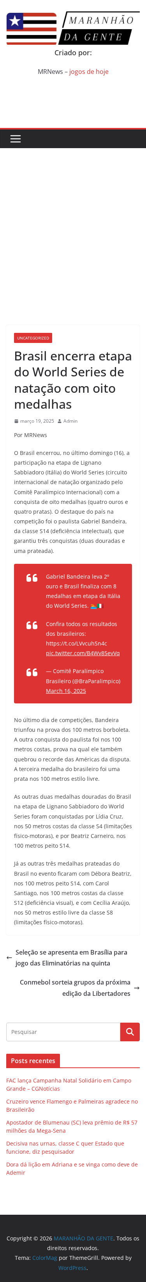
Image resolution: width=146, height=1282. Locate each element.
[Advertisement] (73, 225)
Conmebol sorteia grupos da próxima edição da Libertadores (75, 988)
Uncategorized (33, 338)
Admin (70, 421)
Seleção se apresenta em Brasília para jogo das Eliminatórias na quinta (71, 958)
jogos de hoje (89, 71)
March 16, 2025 (66, 690)
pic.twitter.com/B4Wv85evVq (83, 653)
